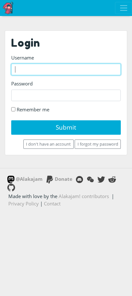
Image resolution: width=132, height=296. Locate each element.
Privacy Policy (23, 203)
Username (22, 57)
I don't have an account (48, 144)
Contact (52, 203)
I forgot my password (98, 144)
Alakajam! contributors (84, 196)
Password (22, 83)
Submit (66, 127)
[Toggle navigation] (123, 8)
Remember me (32, 109)
